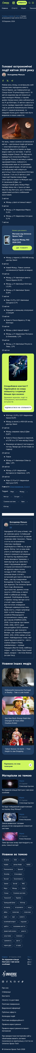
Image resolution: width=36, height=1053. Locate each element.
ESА (15, 860)
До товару (22, 248)
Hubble (6, 864)
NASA (28, 864)
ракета (23, 931)
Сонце (6, 893)
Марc (12, 491)
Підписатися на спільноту (18, 407)
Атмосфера (18, 874)
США (23, 888)
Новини (5, 8)
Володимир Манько (16, 75)
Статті (14, 8)
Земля (6, 883)
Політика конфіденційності (13, 1020)
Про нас (5, 988)
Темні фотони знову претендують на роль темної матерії (17, 844)
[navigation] (29, 3)
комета (22, 917)
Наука (23, 8)
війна (5, 912)
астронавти (19, 907)
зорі (13, 917)
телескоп (19, 936)
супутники (7, 936)
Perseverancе (8, 869)
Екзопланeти (18, 879)
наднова (23, 921)
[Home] (5, 2)
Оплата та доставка (10, 1000)
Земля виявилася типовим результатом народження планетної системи (17, 826)
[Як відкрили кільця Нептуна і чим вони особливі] (10, 784)
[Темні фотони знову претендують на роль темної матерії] (10, 836)
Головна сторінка (8, 16)
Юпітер (6, 506)
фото (18, 940)
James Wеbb (17, 864)
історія (18, 945)
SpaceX (20, 869)
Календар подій (8, 1016)
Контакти (6, 996)
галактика (27, 912)
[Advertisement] (18, 45)
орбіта (6, 926)
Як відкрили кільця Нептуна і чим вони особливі (18, 791)
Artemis (6, 860)
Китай (15, 883)
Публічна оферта (9, 1012)
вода (29, 907)
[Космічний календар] (13, 2)
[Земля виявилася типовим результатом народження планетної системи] (10, 817)
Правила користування (11, 1024)
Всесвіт (6, 879)
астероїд (7, 907)
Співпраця (6, 992)
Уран (22, 501)
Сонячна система (10, 501)
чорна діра (7, 945)
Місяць (22, 491)
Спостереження (16, 487)
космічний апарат (10, 921)
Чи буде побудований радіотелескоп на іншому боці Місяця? (17, 808)
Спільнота (22, 3)
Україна (18, 898)
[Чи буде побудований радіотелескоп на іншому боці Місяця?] (10, 800)
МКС (23, 883)
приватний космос (10, 931)
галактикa (15, 912)
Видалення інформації (11, 1008)
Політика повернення (11, 1004)
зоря (5, 917)
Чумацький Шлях (9, 902)
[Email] (11, 528)
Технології (7, 898)
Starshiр (6, 874)
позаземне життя (19, 926)
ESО (23, 860)
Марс (5, 888)
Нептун (6, 496)
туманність (8, 940)
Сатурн (16, 496)
